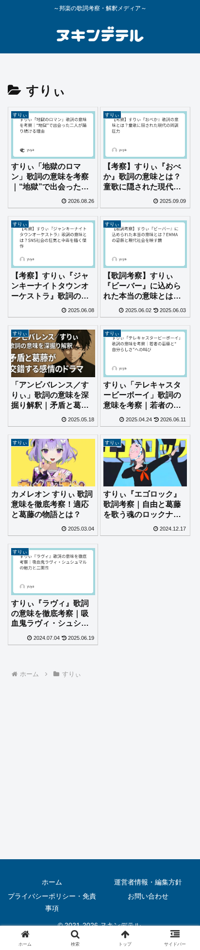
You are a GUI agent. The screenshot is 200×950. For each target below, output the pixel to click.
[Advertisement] (100, 777)
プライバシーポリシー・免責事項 (52, 902)
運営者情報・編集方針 (148, 882)
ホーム (52, 882)
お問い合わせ (148, 896)
